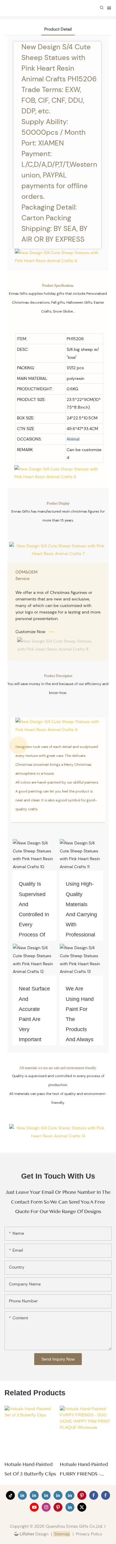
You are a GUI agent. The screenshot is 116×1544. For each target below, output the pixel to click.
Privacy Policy (89, 1534)
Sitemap (61, 1534)
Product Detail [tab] (58, 29)
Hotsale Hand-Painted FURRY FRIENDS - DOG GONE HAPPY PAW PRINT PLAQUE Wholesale (84, 1470)
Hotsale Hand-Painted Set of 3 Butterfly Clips (30, 1469)
